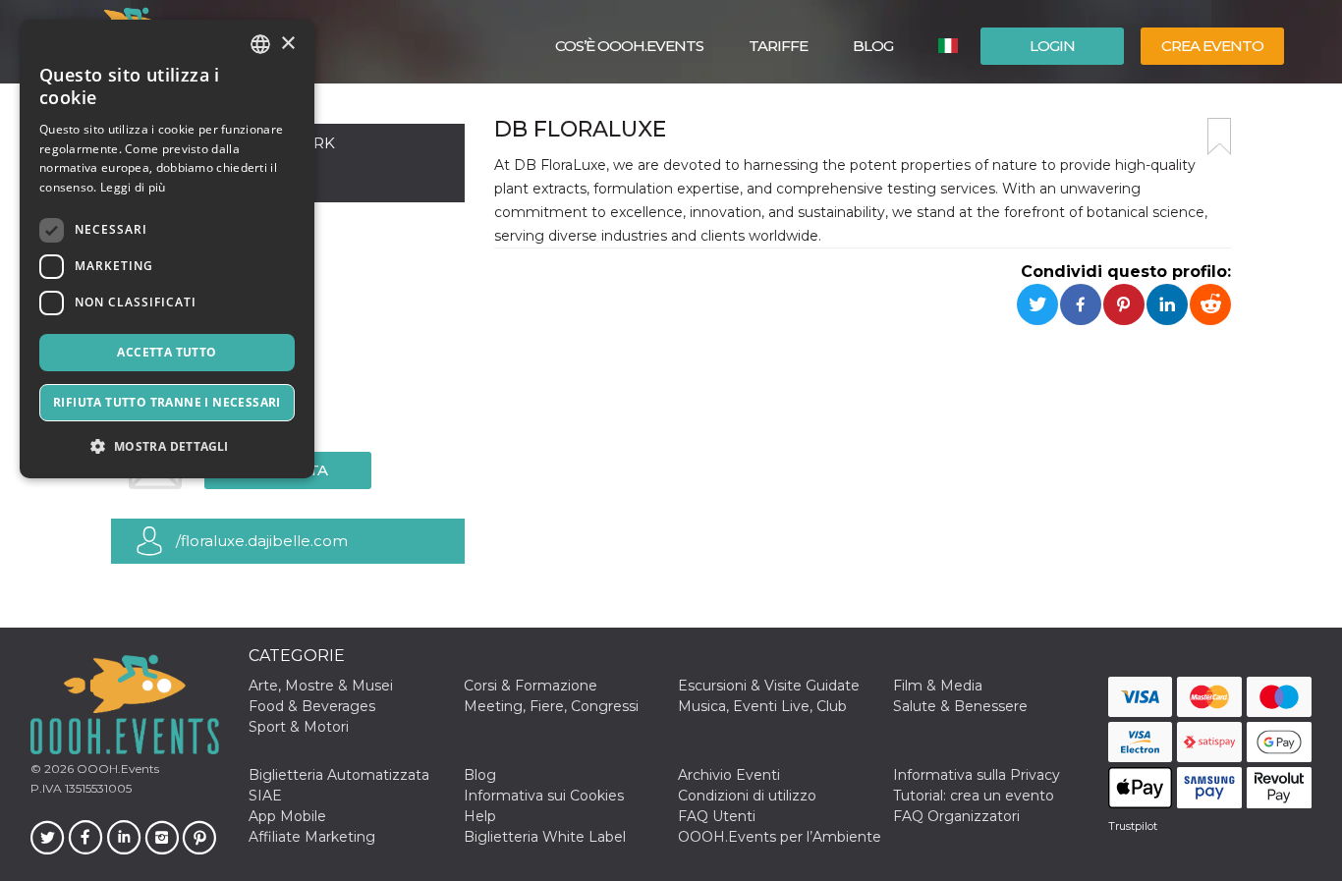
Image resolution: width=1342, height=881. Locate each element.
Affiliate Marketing (312, 837)
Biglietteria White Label (545, 837)
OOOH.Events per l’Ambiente (779, 837)
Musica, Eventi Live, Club (762, 706)
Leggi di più (133, 187)
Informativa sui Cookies (544, 795)
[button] (167, 446)
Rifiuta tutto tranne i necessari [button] (167, 402)
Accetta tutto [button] (166, 352)
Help (480, 816)
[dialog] (167, 249)
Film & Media (937, 685)
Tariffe (778, 45)
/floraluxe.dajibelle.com (262, 540)
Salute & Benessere (960, 706)
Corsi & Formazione (530, 685)
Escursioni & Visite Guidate (769, 685)
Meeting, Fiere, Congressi (551, 706)
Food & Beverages (312, 706)
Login (1052, 45)
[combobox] (260, 44)
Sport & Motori (299, 727)
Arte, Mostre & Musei (321, 685)
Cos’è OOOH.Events (629, 45)
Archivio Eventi (729, 775)
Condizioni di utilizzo (747, 795)
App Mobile (287, 816)
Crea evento (1212, 45)
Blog (873, 45)
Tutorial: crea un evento (973, 795)
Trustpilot (1132, 826)
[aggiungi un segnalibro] (1219, 136)
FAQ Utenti (716, 816)
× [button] (287, 43)
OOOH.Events (116, 768)
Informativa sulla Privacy (976, 775)
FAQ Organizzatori (956, 816)
